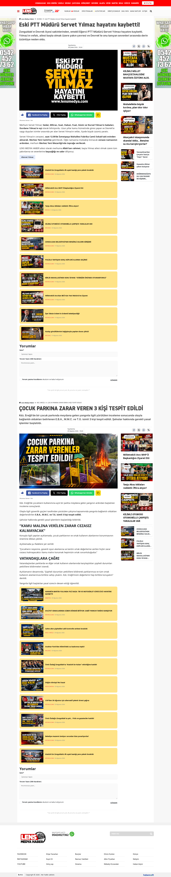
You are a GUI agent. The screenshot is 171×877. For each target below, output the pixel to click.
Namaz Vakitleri (81, 859)
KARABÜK (135, 3)
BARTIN (115, 3)
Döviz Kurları (109, 854)
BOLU (121, 3)
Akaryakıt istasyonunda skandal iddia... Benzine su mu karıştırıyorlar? (136, 140)
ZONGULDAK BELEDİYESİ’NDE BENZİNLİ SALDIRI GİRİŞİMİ (144, 531)
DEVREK (94, 3)
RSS (21, 875)
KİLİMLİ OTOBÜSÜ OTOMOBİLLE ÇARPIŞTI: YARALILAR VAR (136, 518)
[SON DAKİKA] (137, 125)
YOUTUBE (21, 864)
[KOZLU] (137, 472)
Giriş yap (49, 864)
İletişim (136, 859)
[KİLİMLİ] (137, 58)
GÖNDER (113, 380)
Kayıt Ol (49, 859)
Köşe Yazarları (52, 854)
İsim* (22, 350)
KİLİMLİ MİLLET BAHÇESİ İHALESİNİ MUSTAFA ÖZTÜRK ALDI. (136, 74)
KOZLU (61, 3)
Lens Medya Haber (27, 19)
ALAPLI (102, 3)
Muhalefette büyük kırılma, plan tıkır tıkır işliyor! (135, 107)
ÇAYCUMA (76, 3)
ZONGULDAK (40, 3)
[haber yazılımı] (148, 875)
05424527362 (60, 835)
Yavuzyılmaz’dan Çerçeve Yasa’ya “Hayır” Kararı (143, 154)
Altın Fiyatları (109, 859)
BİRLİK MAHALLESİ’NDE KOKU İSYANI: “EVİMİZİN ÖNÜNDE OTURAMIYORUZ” (144, 555)
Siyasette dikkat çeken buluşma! (143, 165)
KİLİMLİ (68, 3)
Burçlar (78, 854)
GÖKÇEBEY (85, 3)
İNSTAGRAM (22, 859)
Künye (135, 854)
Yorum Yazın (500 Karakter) (30, 359)
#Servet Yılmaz (27, 157)
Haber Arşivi (138, 864)
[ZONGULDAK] (137, 91)
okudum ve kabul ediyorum (43, 379)
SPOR (108, 3)
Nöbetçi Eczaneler (111, 864)
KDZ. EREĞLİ (52, 3)
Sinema (78, 864)
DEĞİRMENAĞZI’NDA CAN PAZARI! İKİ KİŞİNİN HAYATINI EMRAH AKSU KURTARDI (144, 176)
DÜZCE (127, 3)
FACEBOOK (21, 854)
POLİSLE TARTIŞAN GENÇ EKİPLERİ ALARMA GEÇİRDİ (144, 543)
